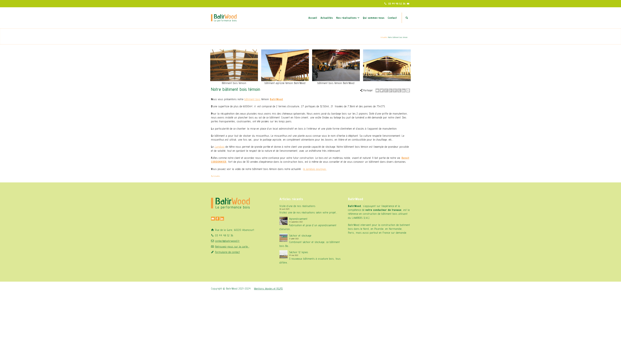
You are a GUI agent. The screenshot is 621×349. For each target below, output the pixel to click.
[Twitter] (382, 90)
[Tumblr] (399, 90)
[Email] (408, 3)
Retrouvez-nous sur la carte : (232, 246)
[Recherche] (406, 18)
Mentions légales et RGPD (268, 288)
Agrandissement (298, 218)
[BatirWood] (224, 17)
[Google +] (390, 90)
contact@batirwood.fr (227, 241)
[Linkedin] (404, 90)
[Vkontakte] (408, 90)
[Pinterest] (395, 90)
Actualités (384, 37)
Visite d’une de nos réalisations (297, 206)
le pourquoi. (315, 169)
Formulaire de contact (227, 252)
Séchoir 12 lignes (298, 252)
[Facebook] (386, 90)
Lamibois (219, 146)
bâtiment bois (252, 99)
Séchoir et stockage (300, 235)
